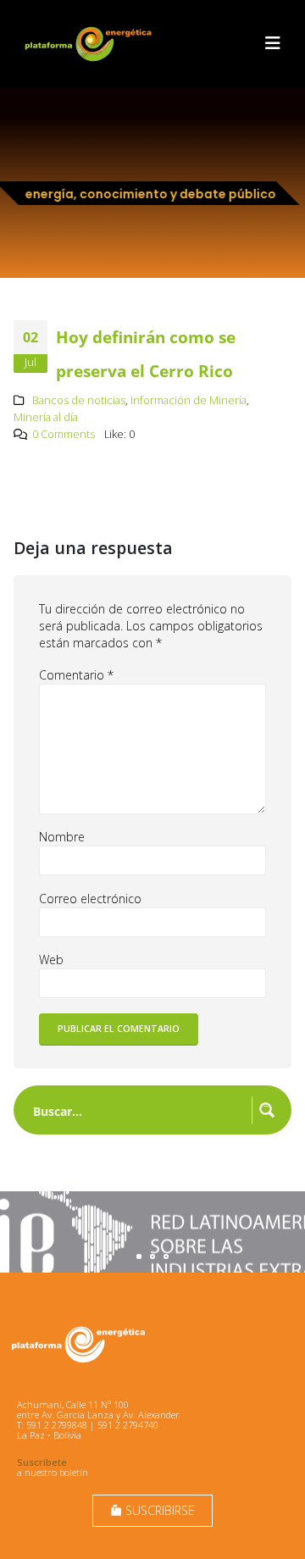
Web (51, 959)
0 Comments (63, 434)
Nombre (62, 837)
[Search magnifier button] (266, 1110)
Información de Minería (188, 400)
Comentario (76, 675)
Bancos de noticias (78, 400)
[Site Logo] (90, 43)
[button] (272, 43)
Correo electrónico (90, 898)
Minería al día (46, 417)
